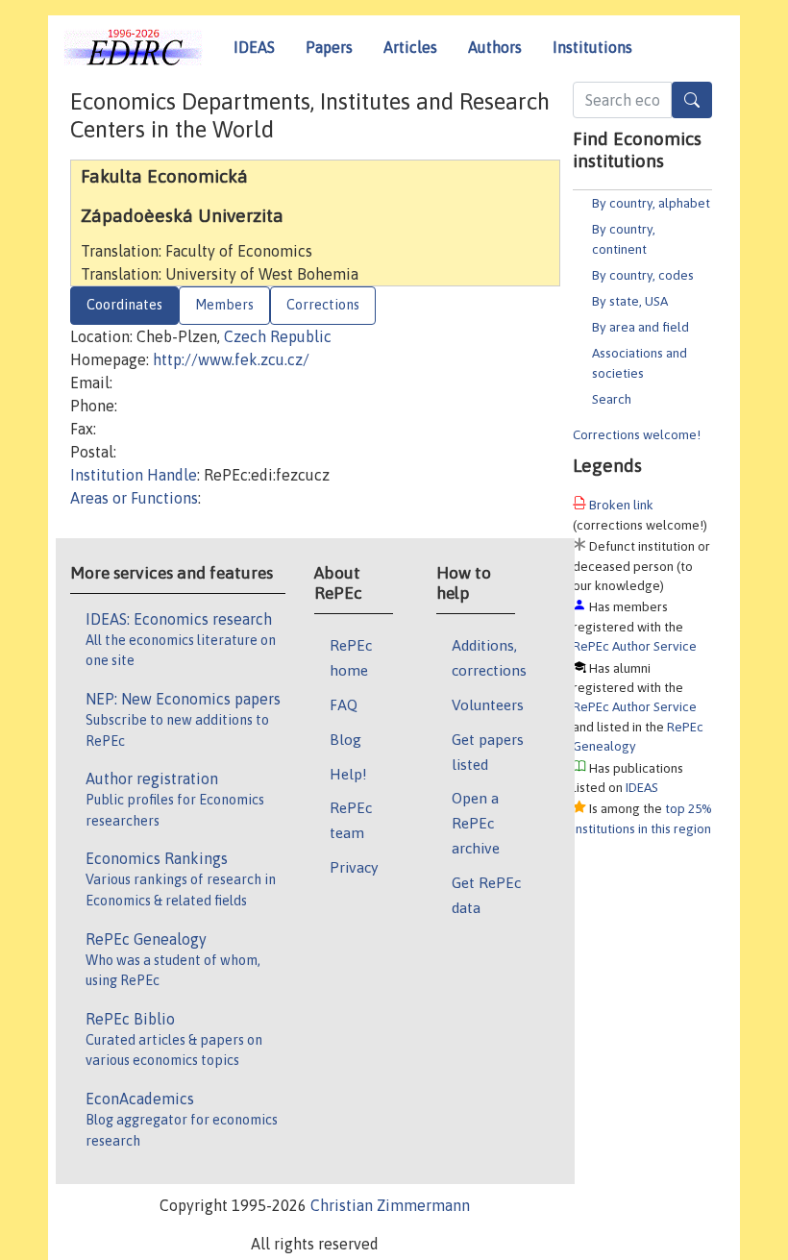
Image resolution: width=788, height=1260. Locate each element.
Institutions (592, 47)
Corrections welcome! (637, 434)
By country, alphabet (651, 202)
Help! (348, 773)
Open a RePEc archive (476, 822)
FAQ (343, 704)
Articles (410, 47)
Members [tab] (224, 304)
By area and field (640, 326)
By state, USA (630, 301)
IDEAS (254, 47)
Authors (495, 47)
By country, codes (643, 275)
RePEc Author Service (635, 646)
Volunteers (488, 704)
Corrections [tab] (322, 304)
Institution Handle (133, 474)
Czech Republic (278, 336)
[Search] (692, 100)
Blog (345, 739)
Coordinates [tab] (124, 304)
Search (611, 399)
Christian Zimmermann (390, 1205)
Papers (329, 47)
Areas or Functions (134, 497)
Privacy (354, 867)
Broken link (621, 504)
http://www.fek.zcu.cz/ (231, 359)
